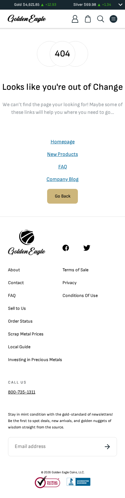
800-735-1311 (21, 392)
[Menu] (113, 19)
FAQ (62, 167)
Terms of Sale (75, 270)
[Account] (75, 19)
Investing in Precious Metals (35, 359)
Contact (16, 282)
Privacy (70, 282)
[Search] (100, 19)
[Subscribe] (107, 446)
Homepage (63, 142)
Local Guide (19, 347)
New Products (62, 154)
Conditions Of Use (80, 295)
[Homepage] (27, 19)
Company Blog (62, 179)
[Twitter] (89, 247)
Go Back (63, 196)
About (14, 270)
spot (36, 420)
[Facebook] (69, 247)
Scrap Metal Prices (26, 334)
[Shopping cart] (88, 19)
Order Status (20, 321)
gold (65, 414)
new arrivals (62, 420)
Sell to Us (17, 308)
